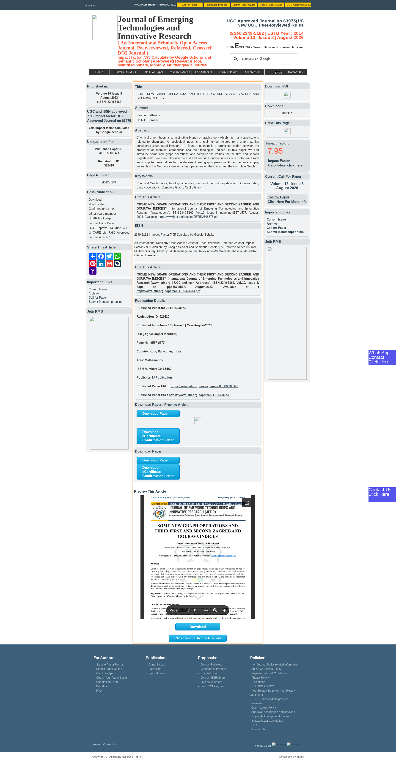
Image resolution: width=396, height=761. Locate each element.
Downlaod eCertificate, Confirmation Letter (101, 204)
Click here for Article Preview (197, 638)
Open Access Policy (263, 707)
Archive (94, 293)
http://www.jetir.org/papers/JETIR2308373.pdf (188, 216)
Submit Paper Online (109, 669)
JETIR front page (100, 218)
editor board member (102, 213)
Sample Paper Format (110, 664)
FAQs (278, 72)
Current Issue (228, 72)
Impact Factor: (277, 143)
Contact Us (295, 72)
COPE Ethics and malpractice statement (269, 701)
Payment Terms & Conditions (269, 673)
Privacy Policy (260, 677)
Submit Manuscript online (105, 301)
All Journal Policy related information (276, 664)
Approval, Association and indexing (273, 712)
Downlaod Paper (155, 413)
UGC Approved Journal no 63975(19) (265, 21)
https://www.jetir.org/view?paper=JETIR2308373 (204, 386)
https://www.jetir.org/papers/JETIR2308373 (199, 395)
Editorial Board (210, 673)
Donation (102, 686)
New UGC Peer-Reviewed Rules (270, 25)
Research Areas (179, 72)
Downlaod (198, 627)
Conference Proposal (214, 669)
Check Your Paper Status (111, 677)
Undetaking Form (107, 682)
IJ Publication (162, 377)
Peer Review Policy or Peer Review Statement (273, 692)
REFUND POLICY (262, 686)
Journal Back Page (101, 223)
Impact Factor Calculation (267, 720)
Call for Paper (98, 297)
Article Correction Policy (266, 669)
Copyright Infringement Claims (270, 716)
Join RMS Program (212, 686)
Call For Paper (154, 72)
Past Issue (154, 669)
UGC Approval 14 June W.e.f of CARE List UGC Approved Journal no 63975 (109, 232)
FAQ (99, 690)
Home (99, 72)
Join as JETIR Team (213, 677)
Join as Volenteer (211, 682)
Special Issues (157, 673)
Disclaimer (258, 682)
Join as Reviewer (211, 664)
